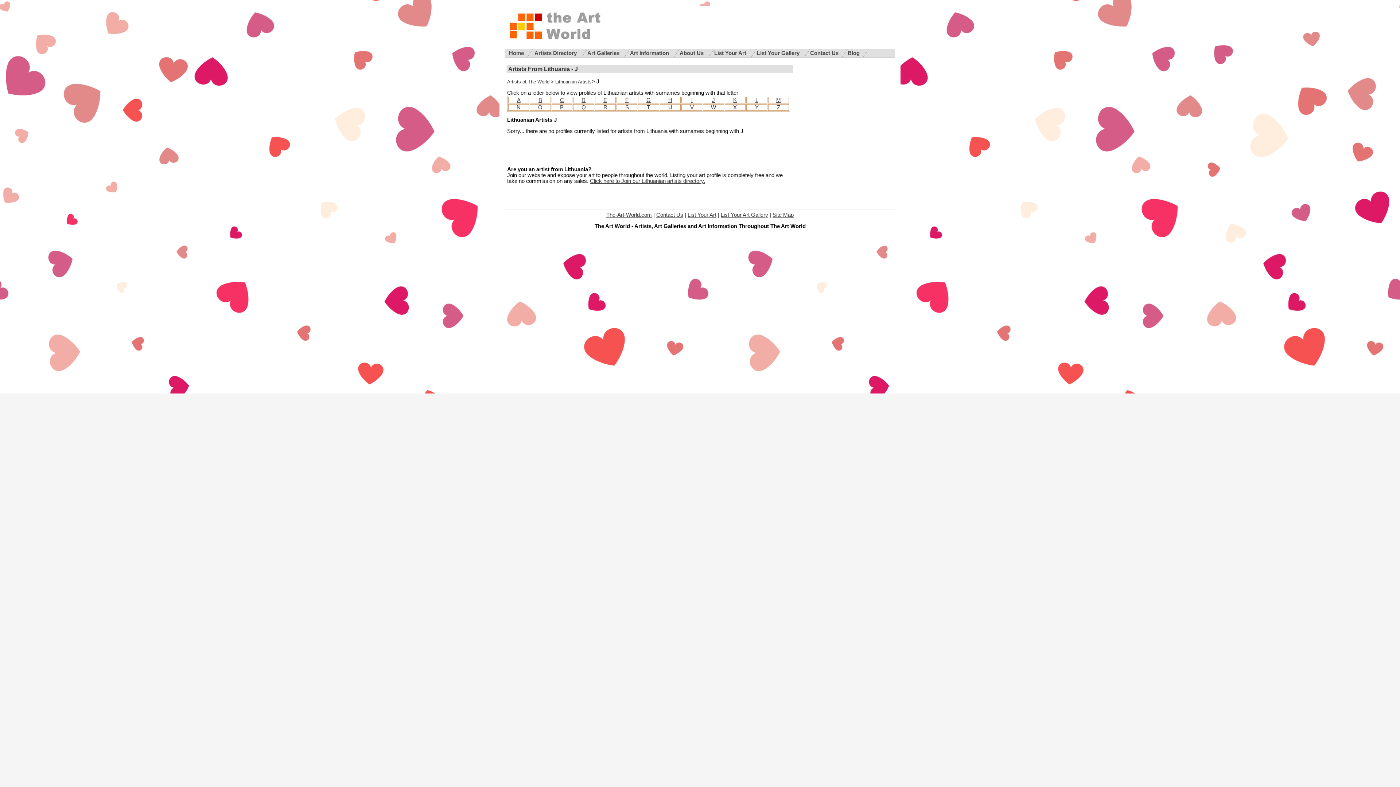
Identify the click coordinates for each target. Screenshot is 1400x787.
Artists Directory (556, 53)
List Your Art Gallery (744, 215)
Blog (854, 53)
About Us (692, 53)
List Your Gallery (779, 53)
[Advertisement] (592, 150)
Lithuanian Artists (573, 82)
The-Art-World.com (629, 215)
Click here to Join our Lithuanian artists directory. (647, 181)
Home (516, 53)
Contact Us (824, 53)
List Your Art (731, 53)
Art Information (650, 53)
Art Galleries (604, 53)
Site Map (783, 215)
